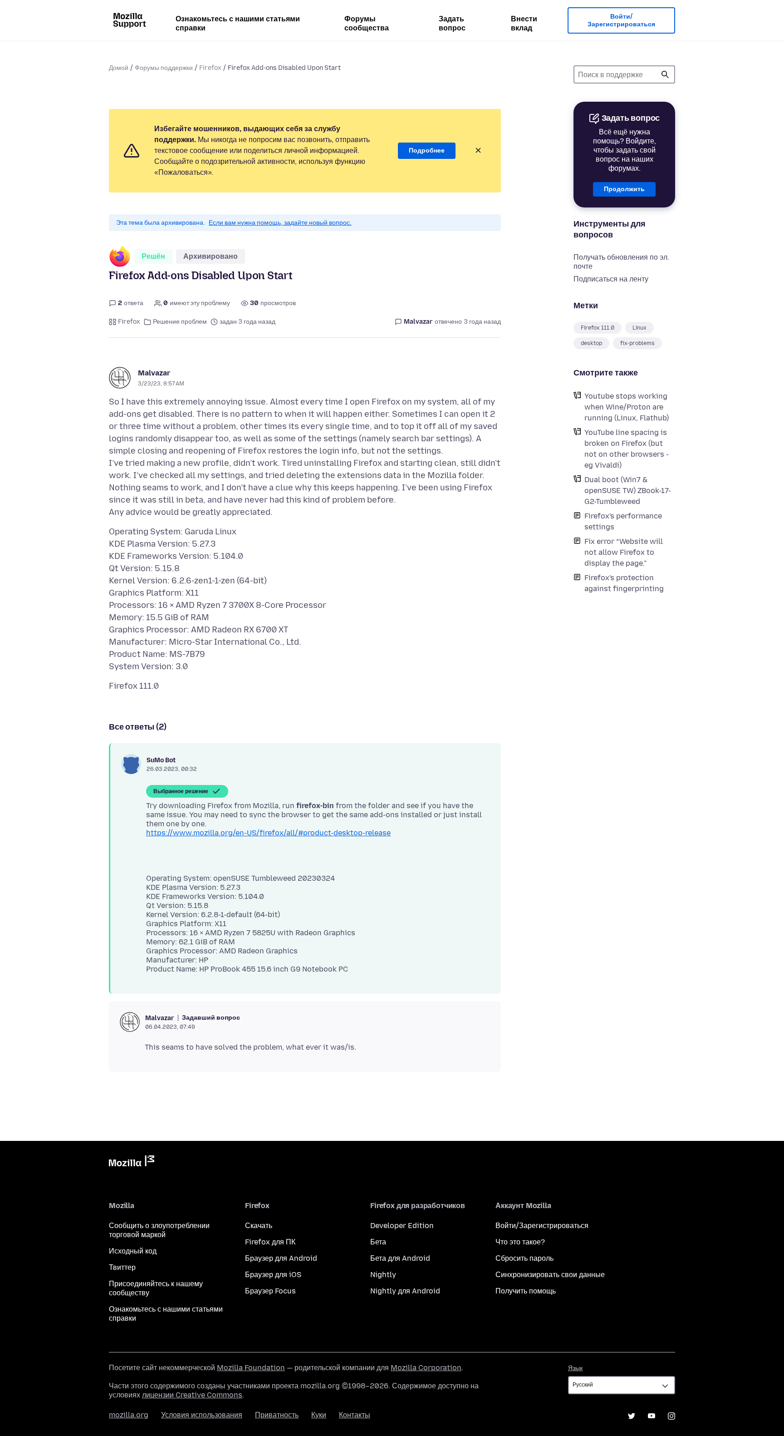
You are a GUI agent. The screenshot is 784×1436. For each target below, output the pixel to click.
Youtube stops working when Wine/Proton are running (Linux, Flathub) (626, 407)
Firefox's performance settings (623, 521)
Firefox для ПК (270, 1242)
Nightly (383, 1274)
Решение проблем (180, 322)
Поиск (665, 74)
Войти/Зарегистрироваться (621, 21)
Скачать (258, 1225)
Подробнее (427, 150)
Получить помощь (525, 1291)
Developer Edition (402, 1225)
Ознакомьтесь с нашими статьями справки (238, 23)
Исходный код (133, 1251)
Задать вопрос (452, 23)
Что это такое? (520, 1242)
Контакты (354, 1415)
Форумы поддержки (164, 68)
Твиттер (122, 1267)
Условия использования (201, 1415)
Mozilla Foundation (251, 1367)
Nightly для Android (405, 1291)
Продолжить (624, 189)
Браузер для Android (281, 1258)
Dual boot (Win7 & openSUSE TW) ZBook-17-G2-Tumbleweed (627, 490)
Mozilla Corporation (426, 1367)
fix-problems (637, 343)
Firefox (210, 68)
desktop (591, 343)
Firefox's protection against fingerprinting (624, 583)
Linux (639, 328)
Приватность (277, 1415)
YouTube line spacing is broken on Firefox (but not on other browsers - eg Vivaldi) (626, 448)
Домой (118, 68)
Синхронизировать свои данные (550, 1274)
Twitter (631, 1416)
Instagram (671, 1416)
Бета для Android (400, 1258)
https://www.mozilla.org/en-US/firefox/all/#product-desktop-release (268, 833)
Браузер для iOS (273, 1274)
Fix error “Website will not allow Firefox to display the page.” (623, 552)
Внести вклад (524, 23)
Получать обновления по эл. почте (621, 262)
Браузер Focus (270, 1291)
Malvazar (154, 373)
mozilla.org (128, 1415)
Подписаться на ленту (610, 279)
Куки (318, 1415)
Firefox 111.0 (597, 328)
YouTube (651, 1416)
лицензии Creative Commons (192, 1395)
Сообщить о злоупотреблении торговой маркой (159, 1230)
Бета (378, 1242)
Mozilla (131, 1162)
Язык (575, 1368)
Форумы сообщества (366, 23)
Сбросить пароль (524, 1258)
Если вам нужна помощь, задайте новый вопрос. (280, 223)
